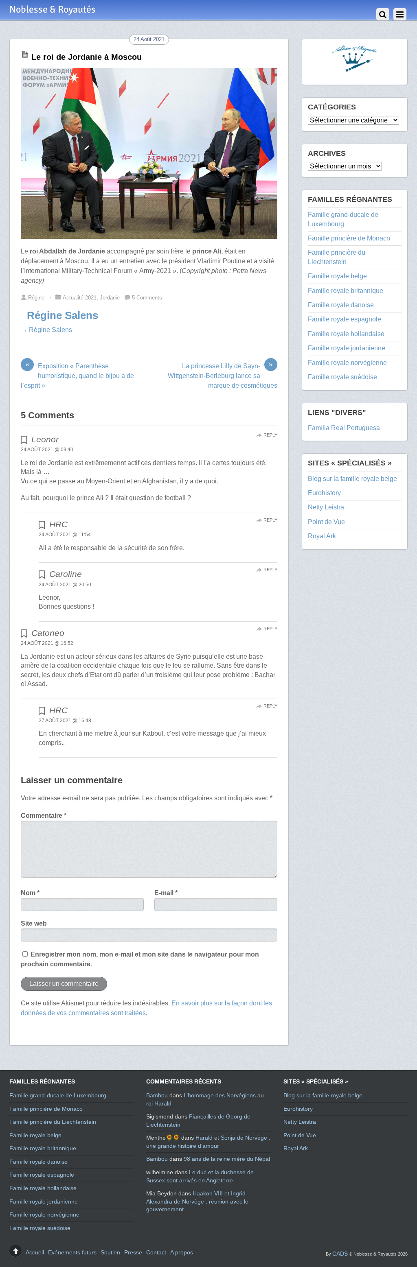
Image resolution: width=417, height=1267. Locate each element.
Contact (156, 1252)
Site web (34, 923)
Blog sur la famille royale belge (352, 478)
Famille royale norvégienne (347, 362)
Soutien (110, 1252)
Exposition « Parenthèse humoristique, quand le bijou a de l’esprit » (77, 375)
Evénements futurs (72, 1252)
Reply (270, 435)
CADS (340, 1253)
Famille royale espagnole (344, 319)
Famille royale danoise (341, 304)
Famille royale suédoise (342, 377)
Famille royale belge (337, 276)
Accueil (35, 1252)
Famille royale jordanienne (346, 348)
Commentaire (43, 815)
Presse (133, 1252)
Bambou (157, 1095)
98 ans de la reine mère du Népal (227, 1159)
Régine (36, 298)
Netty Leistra (326, 507)
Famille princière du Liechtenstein (52, 1121)
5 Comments (147, 298)
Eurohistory (324, 492)
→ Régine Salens (46, 329)
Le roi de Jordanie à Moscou (86, 56)
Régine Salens (62, 315)
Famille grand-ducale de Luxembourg (57, 1095)
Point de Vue (326, 521)
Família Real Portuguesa (344, 427)
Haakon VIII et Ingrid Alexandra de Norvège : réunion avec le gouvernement (197, 1201)
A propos (181, 1252)
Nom (30, 892)
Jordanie (110, 298)
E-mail (166, 892)
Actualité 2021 (80, 298)
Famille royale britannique (345, 290)
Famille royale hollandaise (346, 333)
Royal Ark (322, 536)
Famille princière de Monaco (349, 238)
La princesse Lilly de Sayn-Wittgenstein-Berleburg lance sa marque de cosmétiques (222, 375)
